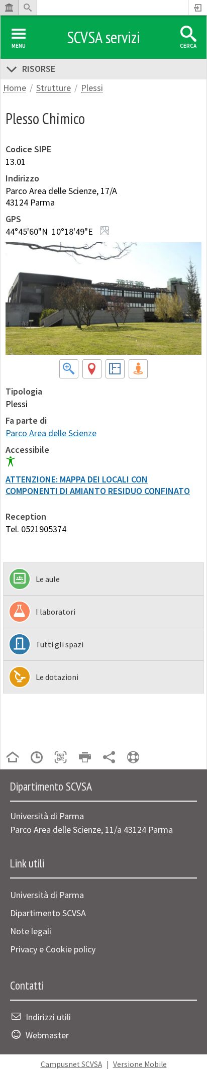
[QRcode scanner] (61, 758)
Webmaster (47, 1035)
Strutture (53, 88)
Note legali (30, 931)
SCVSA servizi (103, 37)
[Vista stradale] (138, 370)
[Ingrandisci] (68, 370)
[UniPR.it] (9, 7)
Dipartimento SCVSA (48, 913)
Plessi (92, 88)
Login (198, 7)
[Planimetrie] (115, 370)
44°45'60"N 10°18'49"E (49, 231)
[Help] (133, 758)
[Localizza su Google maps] (104, 230)
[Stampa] (85, 758)
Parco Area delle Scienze (51, 433)
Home (14, 88)
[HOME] (13, 758)
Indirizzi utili (48, 1017)
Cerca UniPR (28, 7)
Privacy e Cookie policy (52, 949)
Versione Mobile (140, 1064)
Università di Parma (47, 895)
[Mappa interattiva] (92, 370)
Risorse (38, 68)
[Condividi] (109, 758)
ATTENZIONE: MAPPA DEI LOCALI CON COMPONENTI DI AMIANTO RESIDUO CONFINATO (98, 485)
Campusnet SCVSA (71, 1064)
